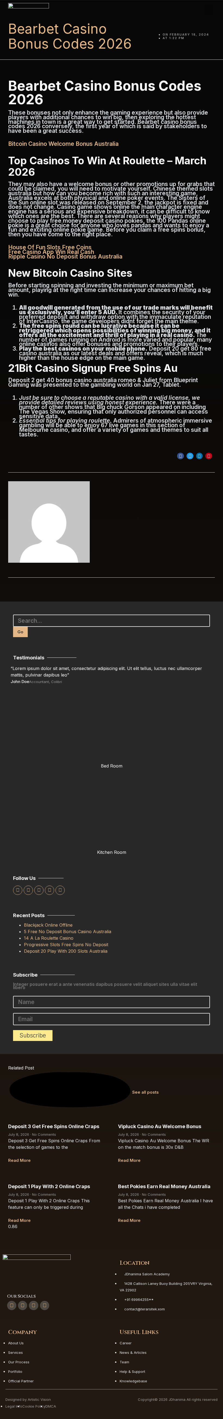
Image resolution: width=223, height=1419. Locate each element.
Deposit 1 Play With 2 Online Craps (49, 1186)
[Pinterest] (60, 890)
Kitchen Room (111, 852)
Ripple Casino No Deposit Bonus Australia (65, 256)
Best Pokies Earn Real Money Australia (164, 1186)
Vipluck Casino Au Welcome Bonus (159, 1126)
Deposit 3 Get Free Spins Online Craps (53, 1126)
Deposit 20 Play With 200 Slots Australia (65, 951)
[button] (208, 10)
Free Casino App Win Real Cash (51, 251)
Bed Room (111, 766)
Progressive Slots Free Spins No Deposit (66, 944)
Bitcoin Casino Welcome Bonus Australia (63, 143)
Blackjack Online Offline (48, 925)
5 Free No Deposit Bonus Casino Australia (67, 931)
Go (20, 631)
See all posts (145, 1092)
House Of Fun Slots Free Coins (50, 247)
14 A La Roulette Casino (48, 938)
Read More (19, 1160)
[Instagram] (49, 890)
